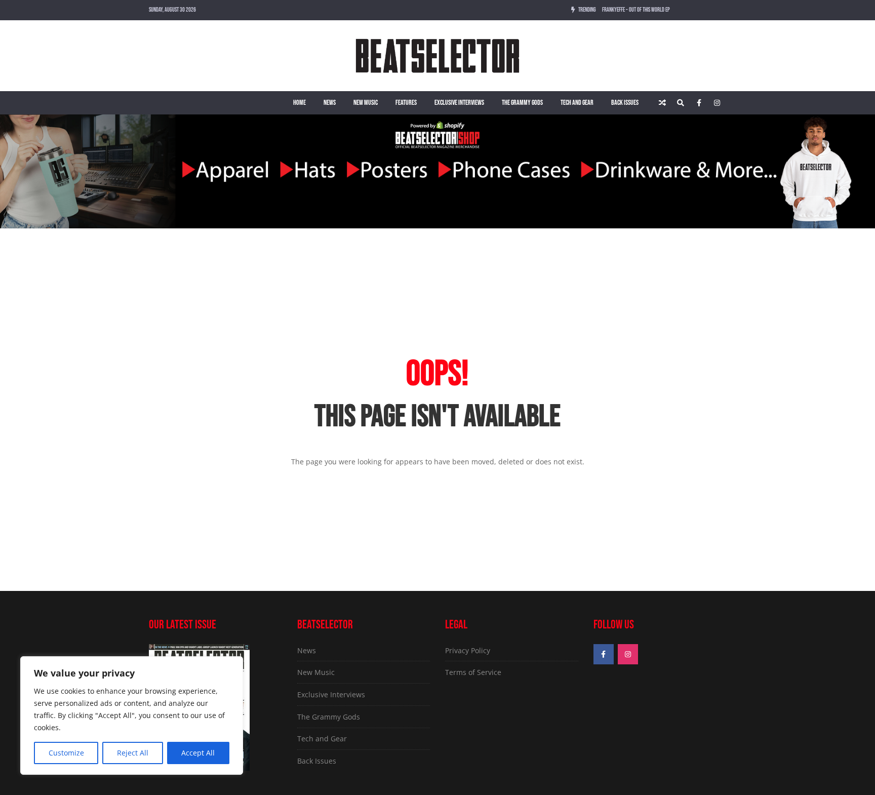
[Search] (680, 102)
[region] (131, 715)
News (330, 102)
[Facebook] (699, 102)
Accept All (198, 753)
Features (406, 102)
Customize (66, 753)
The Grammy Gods (522, 102)
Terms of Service (473, 672)
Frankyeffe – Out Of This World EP (636, 10)
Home (299, 102)
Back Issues (625, 102)
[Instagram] (717, 102)
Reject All (132, 753)
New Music (365, 102)
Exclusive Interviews (459, 102)
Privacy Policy (467, 650)
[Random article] (662, 102)
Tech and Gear (577, 102)
